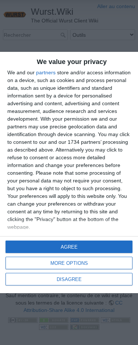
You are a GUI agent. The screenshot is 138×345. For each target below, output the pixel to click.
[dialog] (69, 173)
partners (46, 72)
